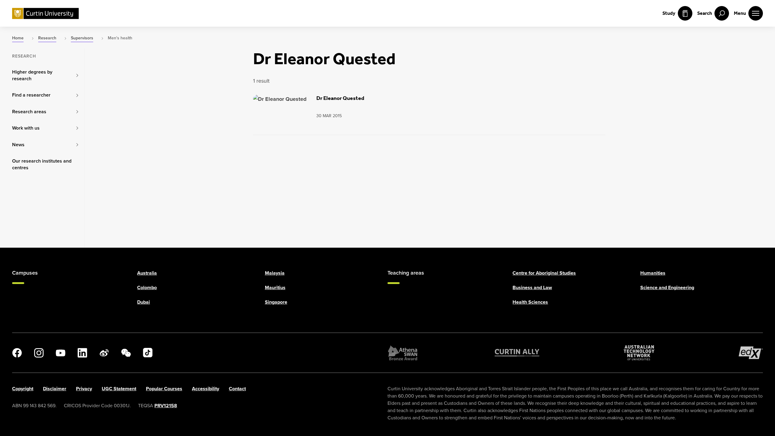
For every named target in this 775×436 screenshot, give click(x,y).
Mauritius (275, 287)
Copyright (22, 388)
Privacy (84, 388)
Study (668, 13)
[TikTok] (148, 353)
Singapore (276, 302)
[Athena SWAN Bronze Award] (403, 352)
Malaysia (275, 272)
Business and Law (532, 287)
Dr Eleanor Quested (340, 98)
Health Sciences (530, 302)
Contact (237, 388)
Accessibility (205, 388)
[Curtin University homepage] (45, 13)
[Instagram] (39, 353)
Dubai (143, 302)
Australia (147, 272)
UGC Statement (119, 388)
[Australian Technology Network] (639, 352)
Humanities (652, 272)
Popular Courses (164, 388)
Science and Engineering (667, 287)
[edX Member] (751, 352)
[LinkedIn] (82, 353)
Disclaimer (54, 388)
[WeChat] (126, 353)
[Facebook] (17, 353)
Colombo (147, 287)
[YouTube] (60, 353)
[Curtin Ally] (517, 352)
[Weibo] (104, 353)
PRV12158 (165, 405)
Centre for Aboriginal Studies (544, 272)
